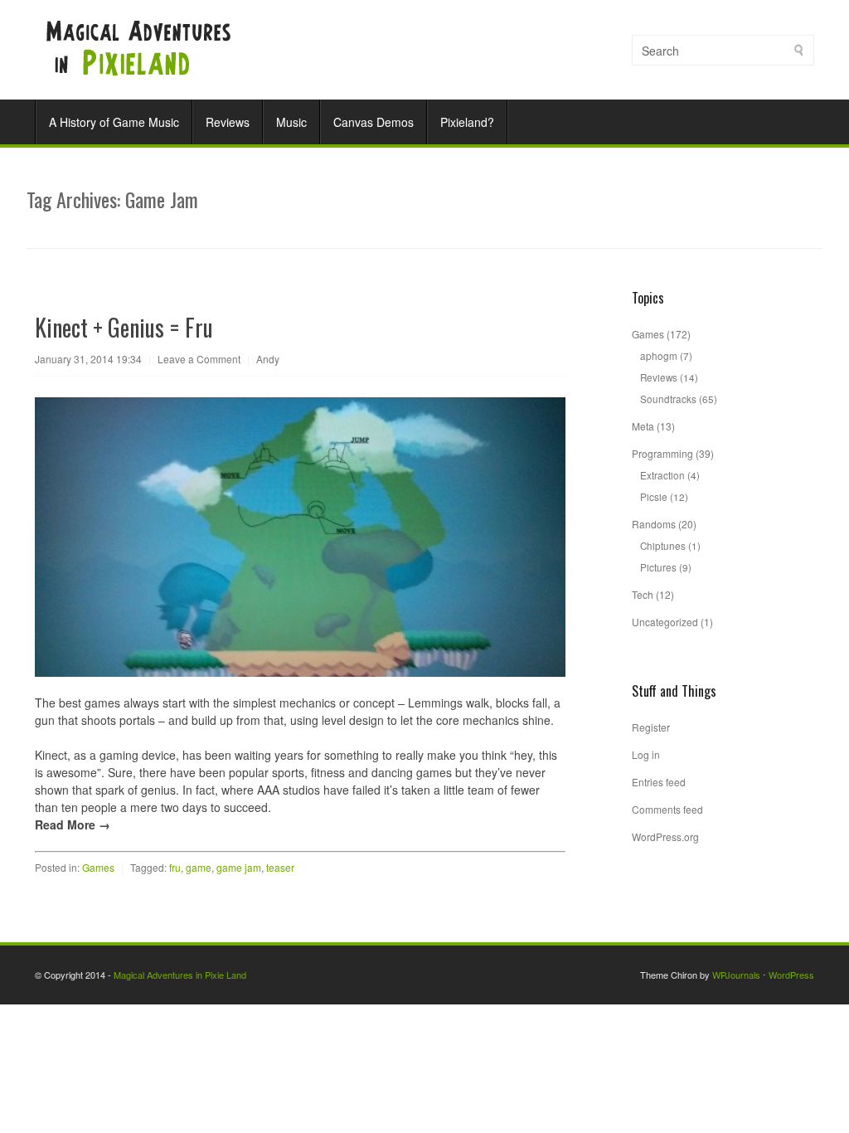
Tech (642, 594)
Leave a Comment (199, 359)
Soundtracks (668, 398)
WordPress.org (665, 836)
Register (651, 727)
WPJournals (736, 974)
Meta (643, 426)
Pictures (658, 567)
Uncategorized (665, 622)
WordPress (791, 974)
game (198, 867)
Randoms (654, 524)
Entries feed (659, 782)
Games (98, 867)
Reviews (228, 122)
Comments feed (667, 809)
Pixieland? (467, 122)
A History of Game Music (114, 122)
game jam (238, 867)
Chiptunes (663, 545)
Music (291, 122)
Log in (646, 754)
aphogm (658, 355)
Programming (662, 453)
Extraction (662, 475)
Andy (267, 359)
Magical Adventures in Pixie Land (180, 974)
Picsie (653, 496)
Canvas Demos (373, 122)
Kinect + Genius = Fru (124, 327)
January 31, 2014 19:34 (88, 359)
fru (175, 867)
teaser (280, 867)
